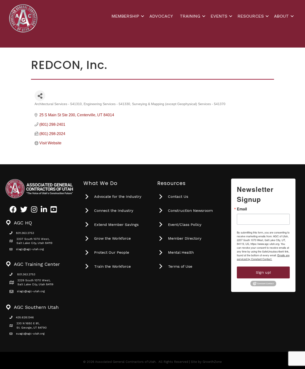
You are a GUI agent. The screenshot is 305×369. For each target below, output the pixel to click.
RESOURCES (251, 16)
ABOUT (281, 16)
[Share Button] (40, 95)
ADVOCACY (161, 16)
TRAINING (190, 16)
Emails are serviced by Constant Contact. (263, 257)
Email (242, 209)
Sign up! (263, 272)
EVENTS (219, 16)
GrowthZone (212, 362)
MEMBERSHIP (125, 16)
